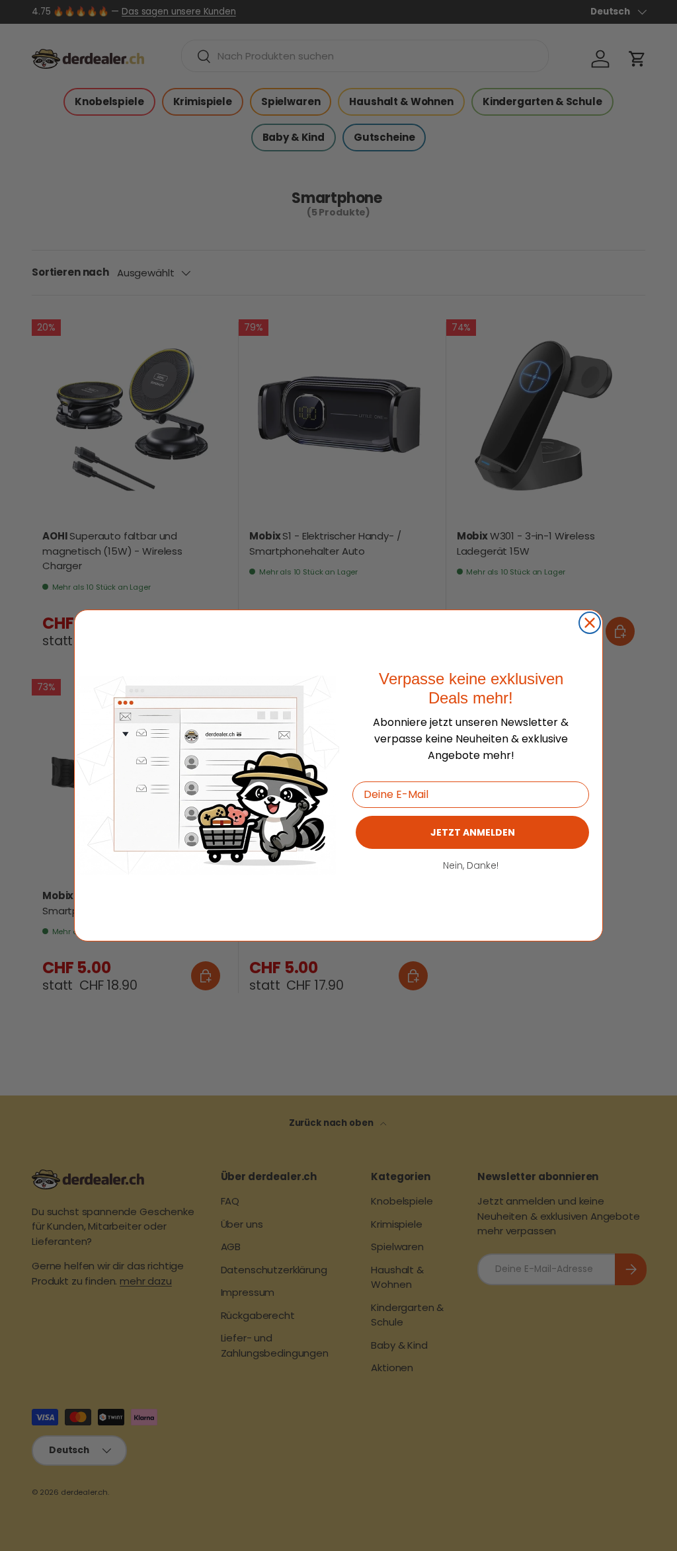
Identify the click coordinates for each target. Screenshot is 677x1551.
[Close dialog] (589, 622)
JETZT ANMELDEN (472, 832)
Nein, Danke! (470, 865)
